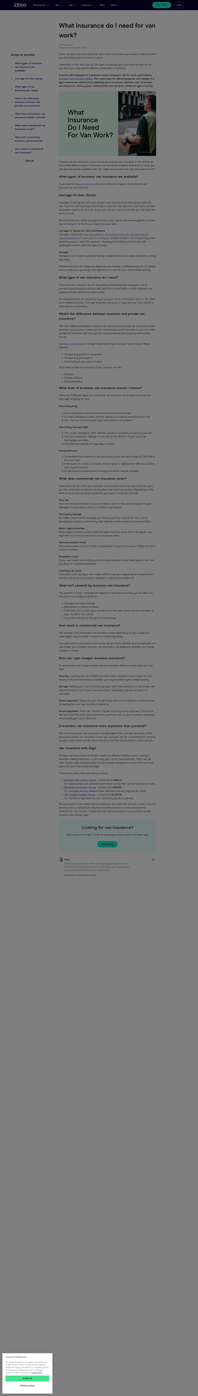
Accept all (27, 1378)
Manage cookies (27, 1385)
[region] (27, 1373)
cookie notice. (36, 1373)
